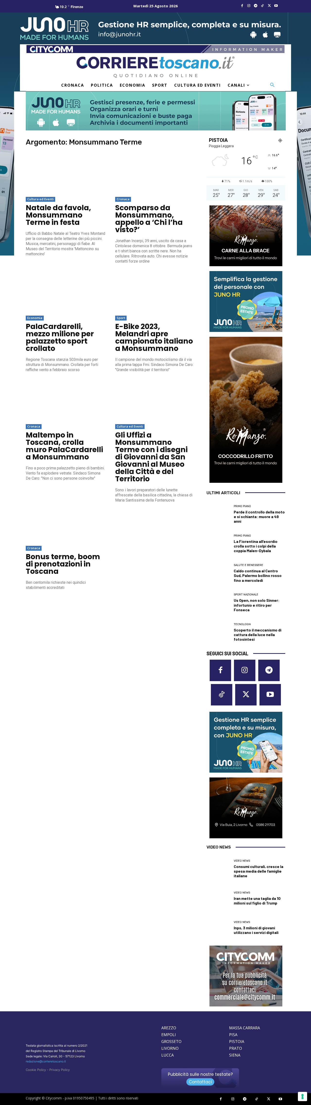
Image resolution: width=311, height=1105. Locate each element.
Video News (242, 860)
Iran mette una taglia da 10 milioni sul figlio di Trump (257, 900)
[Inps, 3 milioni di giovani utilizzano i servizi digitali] (218, 928)
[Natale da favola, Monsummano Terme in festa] (65, 174)
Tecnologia (242, 624)
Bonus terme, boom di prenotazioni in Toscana (63, 563)
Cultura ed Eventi (40, 199)
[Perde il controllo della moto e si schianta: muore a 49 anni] (218, 514)
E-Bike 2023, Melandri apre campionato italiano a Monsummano (154, 337)
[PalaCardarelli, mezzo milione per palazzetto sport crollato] (65, 292)
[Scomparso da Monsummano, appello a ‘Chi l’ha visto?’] (155, 174)
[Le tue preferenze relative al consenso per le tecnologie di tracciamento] (302, 1096)
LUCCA (167, 1055)
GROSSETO (171, 1041)
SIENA (234, 1055)
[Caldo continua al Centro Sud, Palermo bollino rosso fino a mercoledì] (218, 573)
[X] (269, 5)
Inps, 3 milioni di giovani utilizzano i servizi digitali (256, 930)
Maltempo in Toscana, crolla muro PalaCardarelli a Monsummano (64, 446)
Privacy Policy (59, 1070)
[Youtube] (276, 5)
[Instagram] (248, 5)
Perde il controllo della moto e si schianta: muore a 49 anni (259, 516)
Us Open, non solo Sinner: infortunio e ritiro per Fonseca (256, 605)
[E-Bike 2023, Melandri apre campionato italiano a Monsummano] (155, 292)
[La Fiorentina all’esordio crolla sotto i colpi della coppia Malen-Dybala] (218, 544)
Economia (34, 318)
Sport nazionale (246, 594)
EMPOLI (168, 1034)
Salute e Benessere (248, 565)
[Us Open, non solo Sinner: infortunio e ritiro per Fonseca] (218, 602)
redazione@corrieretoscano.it (46, 1061)
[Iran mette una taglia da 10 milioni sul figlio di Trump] (218, 898)
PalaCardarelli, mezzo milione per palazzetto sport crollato (60, 337)
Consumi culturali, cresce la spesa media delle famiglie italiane (258, 871)
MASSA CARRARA (244, 1028)
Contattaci (200, 1082)
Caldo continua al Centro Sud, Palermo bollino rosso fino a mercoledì (258, 575)
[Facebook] (242, 5)
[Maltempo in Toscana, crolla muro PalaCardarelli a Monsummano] (65, 401)
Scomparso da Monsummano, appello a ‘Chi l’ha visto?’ (149, 218)
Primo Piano (242, 506)
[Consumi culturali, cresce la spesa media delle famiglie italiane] (218, 868)
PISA (233, 1034)
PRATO (235, 1048)
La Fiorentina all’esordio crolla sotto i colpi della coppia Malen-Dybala (255, 546)
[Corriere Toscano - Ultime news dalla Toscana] (155, 67)
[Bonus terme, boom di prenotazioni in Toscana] (65, 523)
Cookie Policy (36, 1070)
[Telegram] (255, 5)
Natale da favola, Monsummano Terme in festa (58, 215)
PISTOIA (236, 1041)
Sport (121, 318)
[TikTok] (262, 5)
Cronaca (123, 199)
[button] (272, 85)
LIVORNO (170, 1048)
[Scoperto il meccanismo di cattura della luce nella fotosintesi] (218, 632)
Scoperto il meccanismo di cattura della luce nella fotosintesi (257, 634)
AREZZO (168, 1028)
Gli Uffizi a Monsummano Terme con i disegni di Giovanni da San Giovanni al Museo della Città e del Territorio (151, 457)
